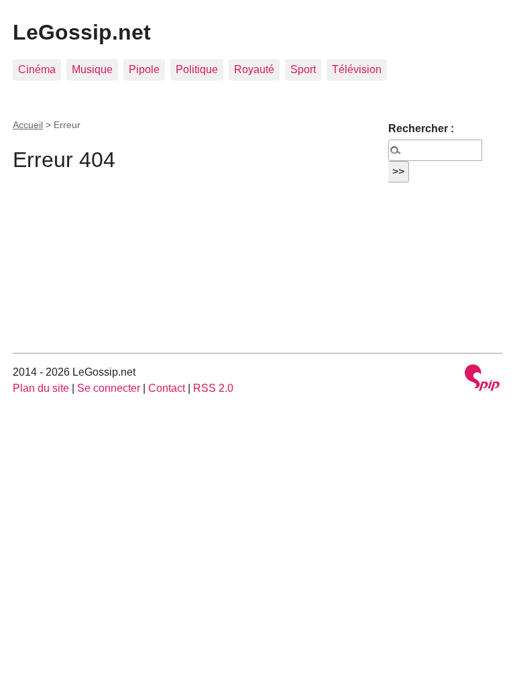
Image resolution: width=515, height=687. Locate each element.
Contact (166, 388)
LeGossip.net (82, 32)
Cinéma (37, 69)
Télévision (357, 69)
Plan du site (41, 388)
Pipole (144, 69)
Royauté (254, 69)
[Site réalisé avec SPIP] (482, 379)
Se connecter (108, 388)
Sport (303, 69)
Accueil (28, 124)
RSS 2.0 (213, 388)
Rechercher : (421, 128)
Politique (197, 69)
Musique (92, 69)
